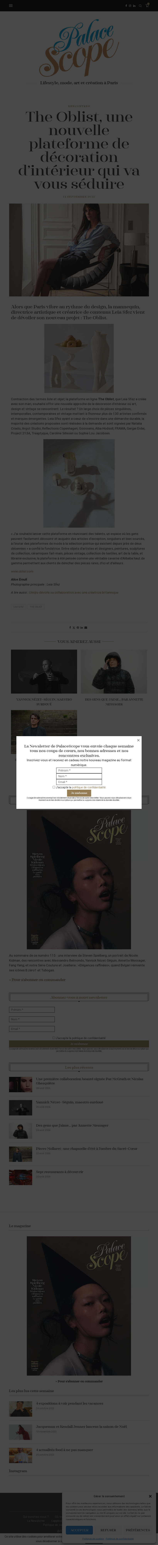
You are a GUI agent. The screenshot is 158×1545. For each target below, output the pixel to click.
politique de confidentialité (89, 787)
